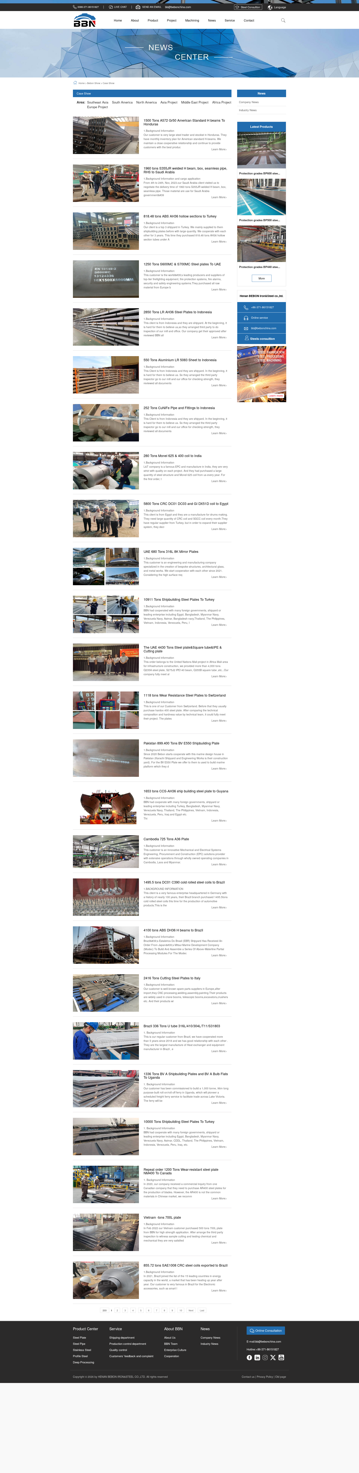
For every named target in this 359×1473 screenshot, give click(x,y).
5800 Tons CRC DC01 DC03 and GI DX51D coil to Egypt (186, 522)
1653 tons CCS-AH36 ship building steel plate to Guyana (186, 810)
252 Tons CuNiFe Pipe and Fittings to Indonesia (179, 426)
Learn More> (219, 168)
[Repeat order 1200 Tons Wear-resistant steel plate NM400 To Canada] (106, 1202)
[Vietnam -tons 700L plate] (106, 1250)
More (262, 297)
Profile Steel (80, 1375)
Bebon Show (93, 102)
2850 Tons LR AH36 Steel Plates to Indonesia (178, 330)
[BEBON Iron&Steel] (84, 39)
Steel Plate (79, 1356)
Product (153, 39)
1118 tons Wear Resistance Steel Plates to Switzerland (185, 714)
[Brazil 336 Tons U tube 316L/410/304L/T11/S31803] (106, 1059)
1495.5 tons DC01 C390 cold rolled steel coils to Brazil (184, 900)
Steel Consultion (250, 26)
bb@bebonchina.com (178, 26)
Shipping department (121, 1356)
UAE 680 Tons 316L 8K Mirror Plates (171, 570)
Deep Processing (83, 1381)
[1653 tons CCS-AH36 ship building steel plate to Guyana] (106, 824)
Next (191, 1329)
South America (122, 121)
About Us (170, 1356)
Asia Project (168, 121)
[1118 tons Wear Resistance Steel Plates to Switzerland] (106, 728)
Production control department (127, 1362)
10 (181, 1329)
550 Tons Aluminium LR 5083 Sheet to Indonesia (180, 378)
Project (171, 39)
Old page (280, 1395)
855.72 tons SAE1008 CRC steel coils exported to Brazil (186, 1284)
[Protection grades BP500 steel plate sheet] (261, 215)
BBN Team (171, 1362)
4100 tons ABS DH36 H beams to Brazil (173, 948)
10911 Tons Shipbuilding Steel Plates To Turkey (179, 618)
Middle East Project (194, 121)
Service (230, 39)
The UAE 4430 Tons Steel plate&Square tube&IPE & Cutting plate (183, 668)
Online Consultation (268, 1349)
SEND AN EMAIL (151, 26)
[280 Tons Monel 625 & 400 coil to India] (106, 489)
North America (146, 121)
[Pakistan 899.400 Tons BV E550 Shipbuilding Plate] (106, 776)
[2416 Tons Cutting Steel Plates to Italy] (106, 1011)
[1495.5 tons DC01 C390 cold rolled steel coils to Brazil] (106, 915)
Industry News (248, 129)
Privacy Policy (265, 1395)
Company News (249, 121)
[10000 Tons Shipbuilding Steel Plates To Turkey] (106, 1155)
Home (118, 39)
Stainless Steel (82, 1369)
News (212, 39)
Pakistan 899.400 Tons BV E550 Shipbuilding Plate (181, 762)
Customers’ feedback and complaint (131, 1375)
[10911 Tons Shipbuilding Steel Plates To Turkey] (106, 633)
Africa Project (221, 121)
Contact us (248, 1395)
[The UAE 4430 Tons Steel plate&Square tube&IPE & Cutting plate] (106, 681)
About (135, 39)
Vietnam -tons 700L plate (162, 1236)
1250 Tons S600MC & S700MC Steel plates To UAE (182, 283)
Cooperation (171, 1375)
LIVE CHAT (120, 26)
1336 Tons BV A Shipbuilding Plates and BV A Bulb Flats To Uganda (186, 1094)
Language (280, 26)
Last (202, 1329)
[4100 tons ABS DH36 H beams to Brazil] (106, 963)
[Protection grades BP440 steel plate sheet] (261, 262)
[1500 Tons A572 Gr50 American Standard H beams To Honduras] (106, 154)
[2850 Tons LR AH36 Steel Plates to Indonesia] (106, 345)
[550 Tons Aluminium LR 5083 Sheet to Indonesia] (106, 393)
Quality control (118, 1369)
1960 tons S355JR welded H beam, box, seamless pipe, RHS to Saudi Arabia (185, 189)
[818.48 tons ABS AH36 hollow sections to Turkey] (106, 249)
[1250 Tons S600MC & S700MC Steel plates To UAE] (106, 297)
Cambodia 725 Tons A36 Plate (166, 857)
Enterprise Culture (175, 1369)
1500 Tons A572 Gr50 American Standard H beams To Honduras (184, 141)
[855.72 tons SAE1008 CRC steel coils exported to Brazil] (106, 1298)
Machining (192, 39)
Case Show (108, 102)
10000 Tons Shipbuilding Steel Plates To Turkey (179, 1140)
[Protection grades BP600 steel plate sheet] (261, 168)
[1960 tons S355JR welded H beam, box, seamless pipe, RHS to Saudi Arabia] (106, 201)
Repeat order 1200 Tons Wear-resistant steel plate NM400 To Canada (181, 1190)
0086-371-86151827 (88, 26)
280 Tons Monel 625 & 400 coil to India (173, 474)
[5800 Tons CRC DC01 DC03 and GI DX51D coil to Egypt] (106, 537)
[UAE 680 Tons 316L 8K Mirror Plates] (106, 585)
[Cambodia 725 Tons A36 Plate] (106, 870)
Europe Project (97, 125)
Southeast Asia (97, 121)
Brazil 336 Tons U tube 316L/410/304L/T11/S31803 (182, 1044)
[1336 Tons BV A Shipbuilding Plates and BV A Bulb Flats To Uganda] (106, 1107)
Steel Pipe (79, 1362)
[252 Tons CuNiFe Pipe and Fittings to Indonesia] (106, 441)
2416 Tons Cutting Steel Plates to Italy (172, 996)
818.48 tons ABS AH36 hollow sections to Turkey (180, 235)
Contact (249, 39)
